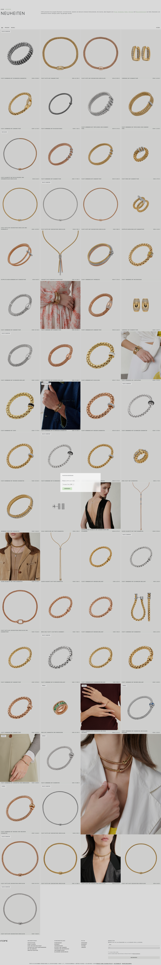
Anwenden (67, 488)
